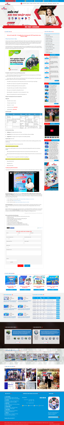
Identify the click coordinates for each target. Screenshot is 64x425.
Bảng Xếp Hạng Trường (50, 44)
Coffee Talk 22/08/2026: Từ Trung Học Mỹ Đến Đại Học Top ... (53, 57)
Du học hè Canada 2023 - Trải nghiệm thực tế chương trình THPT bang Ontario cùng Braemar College (24, 36)
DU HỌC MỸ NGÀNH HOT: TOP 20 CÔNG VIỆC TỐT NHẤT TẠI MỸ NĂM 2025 (53, 146)
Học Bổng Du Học (49, 43)
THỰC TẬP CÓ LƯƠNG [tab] (55, 140)
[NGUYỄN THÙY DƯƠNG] (32, 357)
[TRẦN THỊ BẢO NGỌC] (43, 357)
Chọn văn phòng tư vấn (9, 237)
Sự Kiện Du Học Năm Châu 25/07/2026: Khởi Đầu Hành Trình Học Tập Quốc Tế (24, 309)
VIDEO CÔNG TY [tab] (47, 123)
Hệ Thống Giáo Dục (49, 36)
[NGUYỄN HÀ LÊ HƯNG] (10, 357)
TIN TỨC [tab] (50, 83)
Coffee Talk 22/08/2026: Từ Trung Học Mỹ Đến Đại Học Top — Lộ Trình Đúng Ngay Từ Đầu (10, 301)
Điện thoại (31, 232)
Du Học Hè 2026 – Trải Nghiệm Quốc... (11, 287)
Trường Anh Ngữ (49, 52)
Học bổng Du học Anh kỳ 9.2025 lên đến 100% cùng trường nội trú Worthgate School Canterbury (53, 98)
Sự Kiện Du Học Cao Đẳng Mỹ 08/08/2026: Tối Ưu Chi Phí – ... (53, 67)
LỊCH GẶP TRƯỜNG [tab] (53, 54)
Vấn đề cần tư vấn (9, 249)
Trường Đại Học (49, 38)
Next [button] (31, 338)
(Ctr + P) (40, 227)
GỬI (20, 265)
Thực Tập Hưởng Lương (50, 47)
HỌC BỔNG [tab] (46, 83)
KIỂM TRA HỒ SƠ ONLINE (25, 405)
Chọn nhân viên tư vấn (27, 237)
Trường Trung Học (49, 49)
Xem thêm (56, 80)
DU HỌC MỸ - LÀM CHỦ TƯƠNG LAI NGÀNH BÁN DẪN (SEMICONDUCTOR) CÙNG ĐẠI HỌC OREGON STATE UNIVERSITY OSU (53, 158)
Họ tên (7, 232)
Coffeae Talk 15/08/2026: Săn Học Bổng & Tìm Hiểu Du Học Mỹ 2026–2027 (24, 301)
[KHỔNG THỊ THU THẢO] (54, 357)
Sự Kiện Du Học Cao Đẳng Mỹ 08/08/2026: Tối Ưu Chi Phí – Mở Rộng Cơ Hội (10, 309)
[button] (5, 16)
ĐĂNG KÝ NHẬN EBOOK (42, 405)
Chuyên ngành (26, 241)
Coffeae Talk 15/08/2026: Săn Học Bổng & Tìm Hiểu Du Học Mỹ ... (53, 62)
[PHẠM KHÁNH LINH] (21, 357)
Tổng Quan (48, 35)
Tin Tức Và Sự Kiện (49, 41)
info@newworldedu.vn (51, 414)
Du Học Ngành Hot (49, 46)
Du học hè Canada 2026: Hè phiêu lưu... (25, 287)
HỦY (27, 265)
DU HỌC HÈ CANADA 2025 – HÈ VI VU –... (39, 287)
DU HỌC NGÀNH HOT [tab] (48, 140)
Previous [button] (12, 338)
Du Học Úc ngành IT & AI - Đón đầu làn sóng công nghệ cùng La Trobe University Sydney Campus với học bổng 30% (54, 144)
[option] (52, 114)
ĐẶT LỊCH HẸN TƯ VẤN (31, 405)
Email (19, 232)
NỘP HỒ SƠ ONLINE (36, 405)
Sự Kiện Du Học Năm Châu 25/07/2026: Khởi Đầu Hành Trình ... (53, 72)
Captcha (7, 258)
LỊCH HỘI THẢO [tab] (47, 54)
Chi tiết (11, 289)
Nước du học (8, 245)
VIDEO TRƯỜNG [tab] (53, 123)
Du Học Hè (47, 51)
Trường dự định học (9, 241)
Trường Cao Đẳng (49, 39)
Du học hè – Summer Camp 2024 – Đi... (52, 287)
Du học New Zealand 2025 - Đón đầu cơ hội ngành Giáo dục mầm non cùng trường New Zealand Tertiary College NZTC (54, 151)
